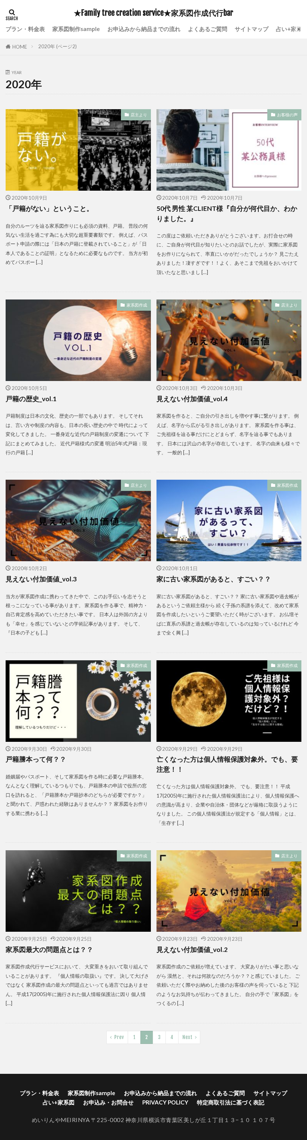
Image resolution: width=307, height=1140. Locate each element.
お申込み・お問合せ (108, 1102)
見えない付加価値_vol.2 (192, 949)
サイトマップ (251, 28)
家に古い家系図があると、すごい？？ (213, 579)
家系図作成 (137, 304)
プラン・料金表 (25, 28)
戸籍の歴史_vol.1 (31, 399)
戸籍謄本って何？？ (36, 759)
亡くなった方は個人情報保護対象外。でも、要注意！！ (227, 764)
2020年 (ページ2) (57, 46)
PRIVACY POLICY (165, 1102)
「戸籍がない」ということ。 (49, 208)
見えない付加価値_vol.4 (192, 399)
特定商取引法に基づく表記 (230, 1102)
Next (187, 1037)
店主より (139, 114)
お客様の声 (287, 114)
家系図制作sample (76, 28)
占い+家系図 (59, 1102)
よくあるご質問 (207, 28)
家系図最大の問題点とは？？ (49, 949)
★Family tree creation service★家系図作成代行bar (153, 13)
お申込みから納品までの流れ (143, 28)
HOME (19, 47)
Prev (119, 1037)
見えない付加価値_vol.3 (41, 579)
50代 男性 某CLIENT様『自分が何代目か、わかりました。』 (226, 213)
